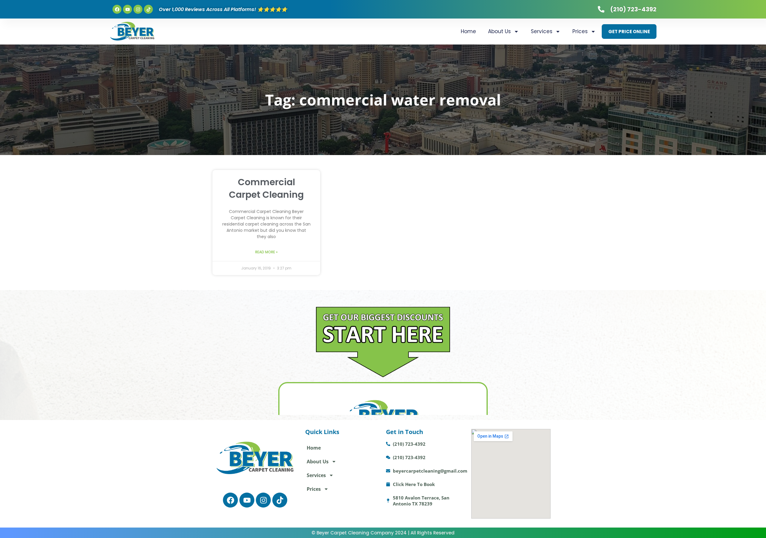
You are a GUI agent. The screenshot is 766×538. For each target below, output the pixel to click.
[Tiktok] (148, 9)
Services (541, 31)
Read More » (266, 252)
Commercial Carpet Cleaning (266, 188)
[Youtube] (127, 9)
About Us (499, 31)
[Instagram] (137, 9)
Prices (580, 31)
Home (468, 31)
